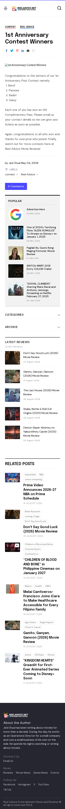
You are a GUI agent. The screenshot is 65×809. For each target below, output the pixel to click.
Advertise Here (36, 209)
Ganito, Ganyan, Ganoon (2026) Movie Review (38, 373)
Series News (40, 772)
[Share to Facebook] (6, 50)
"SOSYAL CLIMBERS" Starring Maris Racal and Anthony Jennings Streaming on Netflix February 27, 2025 (41, 290)
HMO (48, 586)
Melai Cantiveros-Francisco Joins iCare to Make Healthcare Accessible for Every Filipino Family (41, 601)
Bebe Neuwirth (32, 511)
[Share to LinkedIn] (22, 50)
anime (28, 654)
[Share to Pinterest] (17, 50)
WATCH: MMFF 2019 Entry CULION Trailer (39, 267)
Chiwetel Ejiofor (33, 549)
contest (10, 27)
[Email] (28, 50)
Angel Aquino (47, 622)
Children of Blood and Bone (39, 544)
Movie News (23, 772)
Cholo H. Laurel (32, 627)
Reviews (8, 772)
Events (55, 772)
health (38, 586)
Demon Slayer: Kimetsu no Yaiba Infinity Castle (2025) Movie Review (39, 431)
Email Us (8, 760)
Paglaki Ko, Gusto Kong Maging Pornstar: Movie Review (41, 251)
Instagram (24, 784)
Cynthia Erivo (31, 554)
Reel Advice (27, 27)
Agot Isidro (30, 622)
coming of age (32, 516)
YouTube (43, 784)
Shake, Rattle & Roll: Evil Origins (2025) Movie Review (40, 411)
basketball (30, 474)
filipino (28, 586)
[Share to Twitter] (11, 50)
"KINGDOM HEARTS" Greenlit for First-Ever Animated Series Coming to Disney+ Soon (41, 669)
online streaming (33, 479)
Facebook (9, 784)
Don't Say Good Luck (35, 521)
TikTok (7, 789)
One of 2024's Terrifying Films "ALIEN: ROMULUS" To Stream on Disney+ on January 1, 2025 (42, 232)
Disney (51, 654)
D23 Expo (39, 654)
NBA (41, 474)
